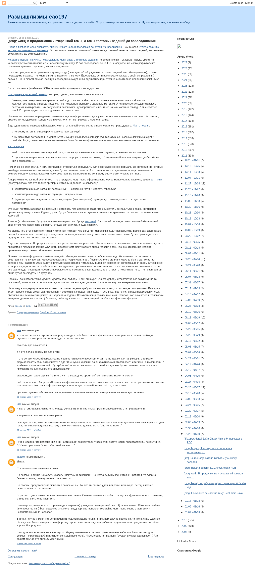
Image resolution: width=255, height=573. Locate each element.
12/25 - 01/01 (193, 160)
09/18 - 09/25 (193, 241)
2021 (184, 97)
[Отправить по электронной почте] (40, 305)
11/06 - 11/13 (193, 201)
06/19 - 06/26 (193, 311)
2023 (184, 85)
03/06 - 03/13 (193, 399)
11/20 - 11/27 (193, 189)
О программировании (28, 312)
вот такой (90, 221)
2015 (184, 132)
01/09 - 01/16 (193, 506)
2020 (184, 103)
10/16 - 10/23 (193, 218)
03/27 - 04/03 (193, 381)
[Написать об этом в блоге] (44, 305)
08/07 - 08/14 (193, 276)
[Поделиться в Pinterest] (56, 305)
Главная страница (85, 556)
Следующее (15, 556)
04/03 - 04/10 (193, 375)
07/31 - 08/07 (193, 282)
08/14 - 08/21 (193, 270)
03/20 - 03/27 (193, 387)
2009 (184, 525)
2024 (184, 79)
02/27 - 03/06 (193, 405)
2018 (184, 115)
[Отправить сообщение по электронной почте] (35, 306)
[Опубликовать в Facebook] (52, 305)
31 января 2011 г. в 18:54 (29, 430)
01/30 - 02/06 (193, 428)
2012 (184, 149)
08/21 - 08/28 (193, 265)
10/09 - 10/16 (193, 224)
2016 (184, 126)
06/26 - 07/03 (193, 305)
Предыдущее (156, 556)
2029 (184, 62)
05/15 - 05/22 (193, 340)
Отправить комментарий (22, 550)
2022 (184, 91)
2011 (184, 155)
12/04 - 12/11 (193, 177)
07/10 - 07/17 (193, 294)
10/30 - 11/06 (193, 206)
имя (19, 330)
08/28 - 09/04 (193, 259)
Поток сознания (58, 312)
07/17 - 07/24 (193, 288)
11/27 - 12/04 (193, 183)
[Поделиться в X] (48, 305)
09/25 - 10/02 (193, 235)
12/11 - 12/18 (193, 171)
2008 (184, 531)
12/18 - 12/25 (193, 166)
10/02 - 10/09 (193, 230)
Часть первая (141, 125)
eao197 (21, 456)
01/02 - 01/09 (193, 512)
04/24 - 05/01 (193, 358)
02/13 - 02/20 (193, 416)
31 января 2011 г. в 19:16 (29, 450)
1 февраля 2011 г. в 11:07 (29, 544)
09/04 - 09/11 (193, 253)
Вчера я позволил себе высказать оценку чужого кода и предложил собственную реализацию (65, 46)
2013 (184, 144)
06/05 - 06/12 (193, 323)
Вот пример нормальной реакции (27, 94)
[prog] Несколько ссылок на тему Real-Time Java (213, 493)
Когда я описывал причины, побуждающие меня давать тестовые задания (53, 59)
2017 (184, 120)
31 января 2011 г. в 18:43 (29, 397)
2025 (184, 74)
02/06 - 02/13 (193, 422)
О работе (44, 312)
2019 (184, 109)
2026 (184, 68)
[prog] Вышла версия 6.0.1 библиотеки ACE (210, 467)
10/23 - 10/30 (193, 212)
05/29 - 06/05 (193, 329)
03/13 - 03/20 (193, 393)
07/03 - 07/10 (193, 300)
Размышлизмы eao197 (37, 17)
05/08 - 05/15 (193, 346)
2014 (184, 138)
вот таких (156, 179)
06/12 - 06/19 (193, 317)
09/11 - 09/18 (193, 247)
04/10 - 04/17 (193, 369)
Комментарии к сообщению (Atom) (49, 563)
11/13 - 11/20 (193, 195)
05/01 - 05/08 (193, 352)
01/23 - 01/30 (193, 434)
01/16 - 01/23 (193, 500)
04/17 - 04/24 (193, 364)
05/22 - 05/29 (193, 335)
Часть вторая (16, 146)
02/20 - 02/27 (193, 410)
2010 (184, 520)
